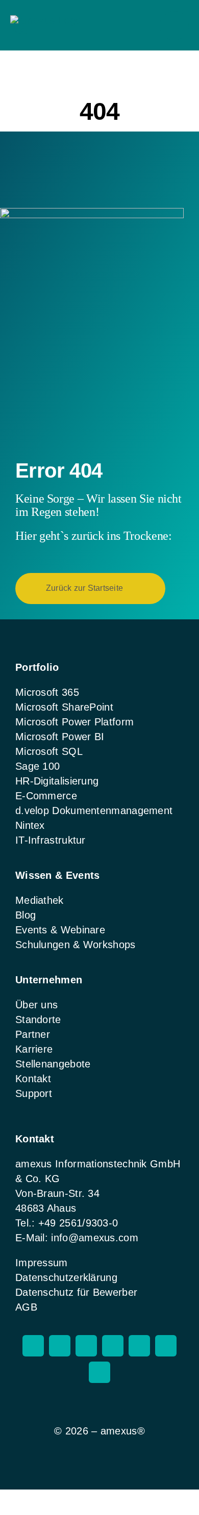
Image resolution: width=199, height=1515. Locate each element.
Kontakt (33, 1078)
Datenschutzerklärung (66, 1277)
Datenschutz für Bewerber (76, 1292)
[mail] (166, 1345)
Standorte (38, 1019)
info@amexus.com (94, 1237)
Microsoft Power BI (59, 736)
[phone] (99, 1372)
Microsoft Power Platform (74, 721)
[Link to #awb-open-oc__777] (174, 25)
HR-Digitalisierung (56, 781)
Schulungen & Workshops (75, 944)
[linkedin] (86, 1345)
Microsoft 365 (47, 692)
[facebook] (59, 1345)
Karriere (34, 1049)
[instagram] (33, 1345)
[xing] (112, 1345)
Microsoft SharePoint (64, 707)
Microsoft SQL (49, 751)
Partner (32, 1034)
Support (33, 1093)
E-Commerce (46, 795)
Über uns (36, 1004)
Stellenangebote (53, 1063)
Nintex (30, 825)
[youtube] (139, 1345)
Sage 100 (37, 766)
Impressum (41, 1262)
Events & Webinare (60, 929)
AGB (26, 1307)
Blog (25, 915)
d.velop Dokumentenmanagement (93, 810)
